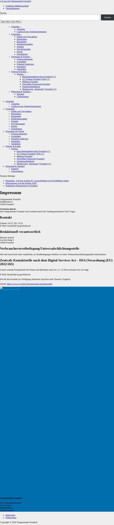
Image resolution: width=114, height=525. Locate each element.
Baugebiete (22, 42)
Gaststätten (21, 61)
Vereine (20, 74)
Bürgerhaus (22, 39)
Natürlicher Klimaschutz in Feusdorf (22, 186)
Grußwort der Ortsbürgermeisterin (32, 32)
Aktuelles (15, 27)
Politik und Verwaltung (27, 37)
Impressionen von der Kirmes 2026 (21, 183)
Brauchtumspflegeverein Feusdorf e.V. (39, 76)
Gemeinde (15, 34)
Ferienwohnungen (25, 59)
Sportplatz (21, 66)
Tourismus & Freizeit (20, 56)
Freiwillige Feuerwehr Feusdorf (36, 84)
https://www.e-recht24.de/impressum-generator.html (29, 284)
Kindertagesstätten (25, 44)
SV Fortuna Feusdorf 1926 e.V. (36, 79)
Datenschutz (11, 517)
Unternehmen (23, 96)
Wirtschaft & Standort (20, 91)
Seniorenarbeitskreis (31, 86)
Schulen (20, 47)
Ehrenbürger (22, 54)
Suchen (3, 13)
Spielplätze (21, 69)
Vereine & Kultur (18, 71)
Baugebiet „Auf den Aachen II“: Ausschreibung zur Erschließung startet (37, 181)
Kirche (20, 52)
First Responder (24, 49)
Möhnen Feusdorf (30, 81)
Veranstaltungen (13, 8)
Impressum (10, 515)
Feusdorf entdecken (25, 64)
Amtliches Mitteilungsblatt (17, 6)
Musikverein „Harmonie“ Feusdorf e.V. (39, 89)
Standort (20, 94)
